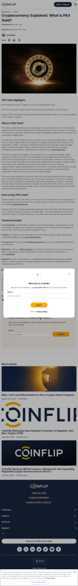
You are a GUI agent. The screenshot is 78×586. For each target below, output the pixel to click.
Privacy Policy (50, 578)
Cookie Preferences (38, 582)
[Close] (75, 572)
